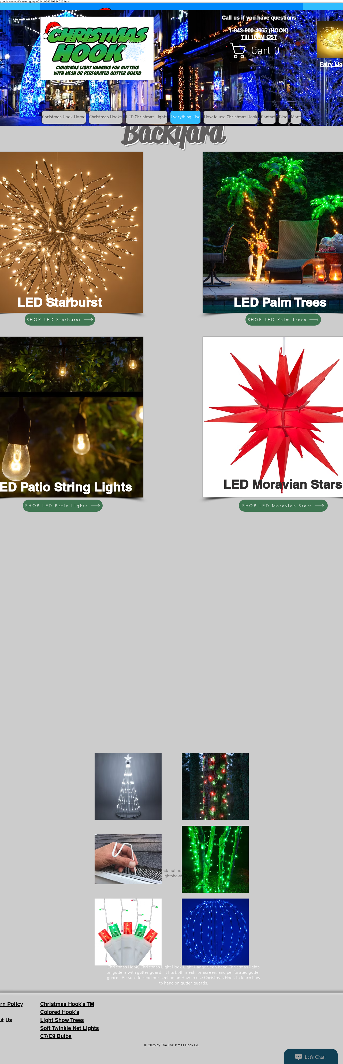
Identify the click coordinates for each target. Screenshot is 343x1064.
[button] (259, 50)
